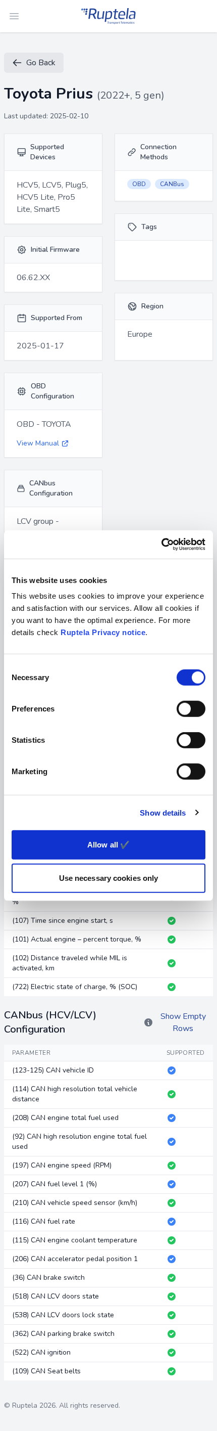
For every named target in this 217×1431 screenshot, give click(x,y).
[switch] (191, 709)
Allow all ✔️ (108, 844)
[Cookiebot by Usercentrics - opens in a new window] (161, 544)
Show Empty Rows (183, 1022)
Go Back (41, 62)
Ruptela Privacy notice (103, 632)
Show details (163, 812)
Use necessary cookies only (108, 877)
